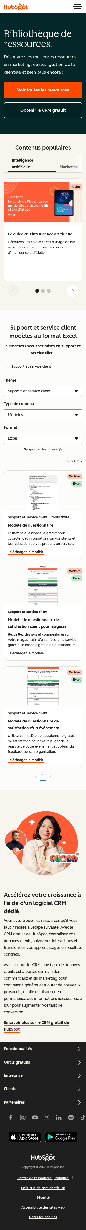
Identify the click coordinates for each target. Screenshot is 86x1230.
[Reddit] (71, 1118)
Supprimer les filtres (40, 449)
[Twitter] (47, 1118)
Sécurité (43, 1198)
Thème (10, 380)
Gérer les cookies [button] (43, 1217)
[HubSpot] (16, 6)
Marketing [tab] (69, 167)
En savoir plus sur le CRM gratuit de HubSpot (36, 1026)
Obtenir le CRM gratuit (43, 110)
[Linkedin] (59, 1118)
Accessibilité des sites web (43, 1207)
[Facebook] (11, 1118)
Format (10, 427)
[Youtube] (34, 1118)
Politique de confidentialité (43, 1188)
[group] (43, 229)
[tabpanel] (43, 239)
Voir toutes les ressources (43, 90)
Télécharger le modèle (26, 552)
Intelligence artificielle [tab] (22, 163)
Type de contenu (19, 404)
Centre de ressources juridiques (43, 1178)
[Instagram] (22, 1118)
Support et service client (31, 366)
